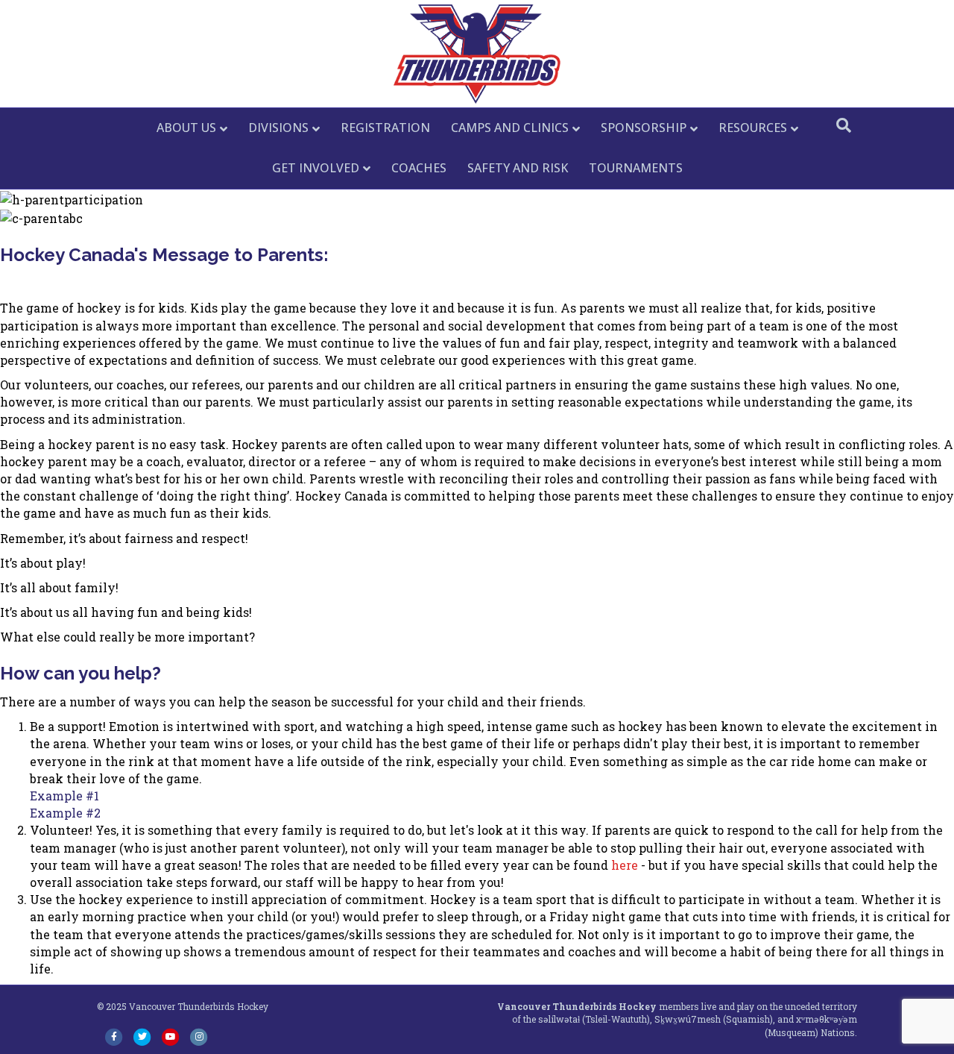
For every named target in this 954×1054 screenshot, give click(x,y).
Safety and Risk (517, 168)
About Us (186, 127)
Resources (752, 127)
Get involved (315, 168)
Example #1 (64, 795)
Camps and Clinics (510, 127)
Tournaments (636, 168)
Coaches (418, 168)
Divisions (278, 127)
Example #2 (65, 813)
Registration (385, 127)
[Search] (843, 125)
